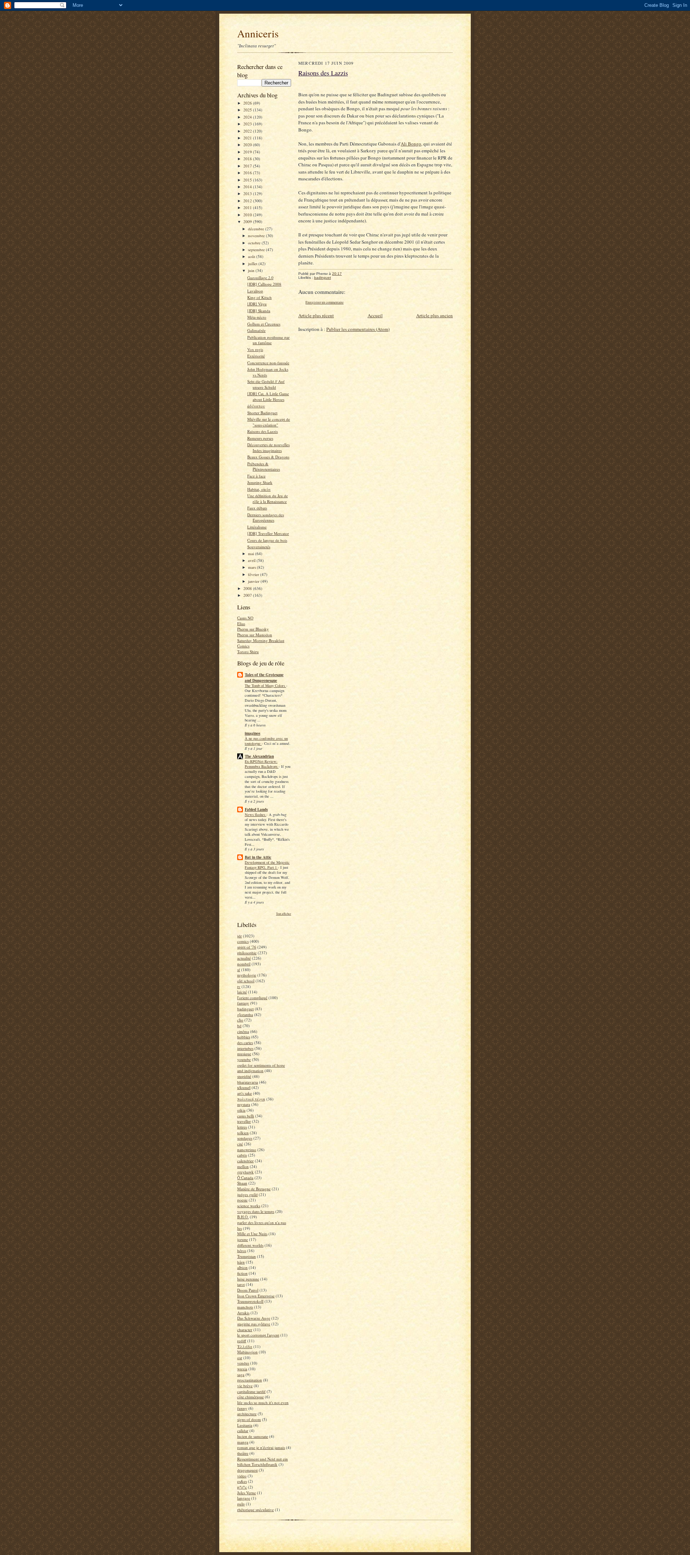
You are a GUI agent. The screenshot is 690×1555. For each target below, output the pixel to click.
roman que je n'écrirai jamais (261, 1447)
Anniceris (258, 33)
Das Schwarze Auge (253, 1318)
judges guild (247, 1194)
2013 (248, 193)
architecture (247, 1413)
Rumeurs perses (260, 438)
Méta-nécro (256, 317)
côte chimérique (250, 1396)
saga (240, 1374)
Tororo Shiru (248, 651)
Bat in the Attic (258, 857)
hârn (241, 1262)
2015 (248, 180)
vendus (243, 1363)
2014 (248, 186)
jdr (239, 935)
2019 (248, 151)
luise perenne (248, 1279)
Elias (241, 623)
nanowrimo (246, 1149)
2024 (248, 117)
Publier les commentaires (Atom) (358, 329)
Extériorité (256, 356)
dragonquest (247, 1470)
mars (252, 567)
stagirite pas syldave (253, 1323)
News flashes (255, 814)
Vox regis (255, 349)
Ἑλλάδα (244, 1346)
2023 (248, 123)
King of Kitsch (259, 297)
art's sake (244, 1093)
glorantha (245, 1014)
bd (239, 1025)
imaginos (252, 733)
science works (248, 1205)
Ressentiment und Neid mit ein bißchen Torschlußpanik (262, 1461)
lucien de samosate (252, 1436)
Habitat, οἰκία (259, 489)
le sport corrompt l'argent (258, 1335)
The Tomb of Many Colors (265, 685)
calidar (242, 1430)
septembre (257, 249)
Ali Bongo (411, 143)
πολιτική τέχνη (251, 1099)
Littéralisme (257, 527)
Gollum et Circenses (263, 324)
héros (241, 1250)
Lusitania (244, 1425)
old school (245, 980)
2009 (248, 221)
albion (242, 1267)
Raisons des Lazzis (262, 431)
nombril (243, 963)
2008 (248, 588)
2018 (248, 158)
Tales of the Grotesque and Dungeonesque (264, 677)
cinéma (243, 1031)
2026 (248, 103)
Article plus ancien (434, 315)
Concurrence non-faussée (268, 362)
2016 (248, 172)
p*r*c (242, 1487)
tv (238, 986)
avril (252, 560)
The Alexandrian (259, 756)
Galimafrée (256, 330)
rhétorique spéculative (255, 1509)
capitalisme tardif (251, 1391)
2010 (248, 214)
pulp (241, 1503)
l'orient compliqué (252, 997)
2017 (248, 166)
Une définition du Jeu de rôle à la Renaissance (267, 498)
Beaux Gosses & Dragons (268, 457)
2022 (248, 131)
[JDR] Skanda (258, 310)
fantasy (243, 1003)
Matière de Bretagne (254, 1188)
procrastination (249, 1380)
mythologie (246, 975)
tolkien (243, 1132)
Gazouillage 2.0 (260, 277)
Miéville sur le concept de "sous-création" (268, 422)
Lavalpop (255, 291)
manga (242, 1442)
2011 (248, 207)
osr (239, 1357)
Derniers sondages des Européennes (265, 517)
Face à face (256, 476)
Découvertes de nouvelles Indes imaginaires (268, 447)
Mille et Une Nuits (252, 1233)
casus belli (245, 1115)
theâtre (242, 1453)
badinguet (245, 1008)
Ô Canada (245, 1177)
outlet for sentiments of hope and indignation (261, 1068)
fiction (242, 1273)
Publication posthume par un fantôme (268, 340)
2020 (248, 144)
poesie (242, 1200)
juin (252, 270)
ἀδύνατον (256, 406)
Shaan (242, 1183)
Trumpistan (246, 1256)
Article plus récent (316, 315)
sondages (244, 1138)
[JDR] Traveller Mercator (268, 533)
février (254, 574)
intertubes (245, 1048)
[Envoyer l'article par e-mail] (345, 274)
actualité (244, 958)
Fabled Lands (256, 809)
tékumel (243, 1087)
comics (243, 941)
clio (240, 1020)
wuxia (242, 1368)
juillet (253, 263)
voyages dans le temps (255, 1211)
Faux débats (257, 508)
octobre (255, 242)
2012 (248, 200)
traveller (244, 1121)
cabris (242, 1155)
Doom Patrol (247, 1290)
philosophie (247, 952)
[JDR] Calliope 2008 (264, 284)
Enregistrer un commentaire (324, 302)
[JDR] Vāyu (257, 303)
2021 (248, 137)
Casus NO (245, 617)
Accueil (375, 315)
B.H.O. (243, 1216)
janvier (254, 581)
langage (243, 1498)
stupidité (244, 1076)
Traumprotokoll (250, 1301)
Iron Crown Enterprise (256, 1295)
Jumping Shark (259, 482)
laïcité (242, 992)
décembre (256, 228)
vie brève (245, 1385)
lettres (242, 1127)
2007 (248, 595)
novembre (257, 235)
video (242, 1475)
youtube (244, 1059)
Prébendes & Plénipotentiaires (263, 466)
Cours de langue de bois (267, 540)
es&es (242, 1481)
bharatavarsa (247, 1082)
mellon (243, 1166)
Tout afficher (283, 913)
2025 (248, 109)
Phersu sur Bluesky (253, 629)
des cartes (245, 1042)
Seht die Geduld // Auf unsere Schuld (266, 384)
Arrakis (243, 1312)
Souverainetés (258, 546)
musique (244, 1053)
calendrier (245, 1160)
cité (240, 1143)
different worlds (250, 1245)
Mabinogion (247, 1352)
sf (238, 969)
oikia (241, 1110)
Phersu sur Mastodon (254, 634)
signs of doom (249, 1419)
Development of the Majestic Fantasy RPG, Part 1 (267, 865)
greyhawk (245, 1172)
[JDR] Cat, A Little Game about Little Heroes (268, 396)
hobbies (243, 1036)
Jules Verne (246, 1492)
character (244, 1329)
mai (251, 553)
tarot (241, 1284)
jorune (242, 1239)
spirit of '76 (246, 947)
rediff (241, 1340)
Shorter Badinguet (262, 412)
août (252, 256)
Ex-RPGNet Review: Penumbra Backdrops (262, 764)
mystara (243, 1104)
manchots (245, 1307)
